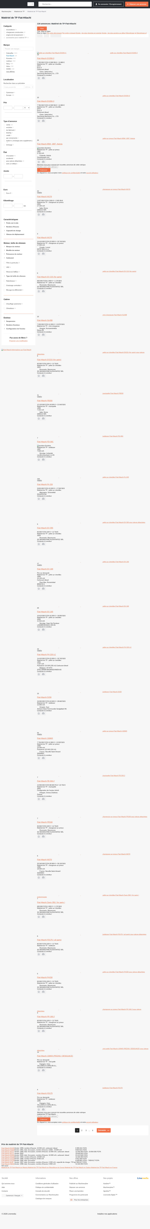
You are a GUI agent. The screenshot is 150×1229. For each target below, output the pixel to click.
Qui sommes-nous (8, 1183)
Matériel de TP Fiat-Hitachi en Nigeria (14, 1167)
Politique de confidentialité (45, 1187)
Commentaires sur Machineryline (47, 1195)
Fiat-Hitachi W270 (44, 860)
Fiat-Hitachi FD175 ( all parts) (49, 940)
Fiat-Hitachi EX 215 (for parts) (49, 277)
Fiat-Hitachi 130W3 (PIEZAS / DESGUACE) (55, 1056)
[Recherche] (40, 4)
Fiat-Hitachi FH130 (7, 1160)
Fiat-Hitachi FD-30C (45, 442)
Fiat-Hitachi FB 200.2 (45, 781)
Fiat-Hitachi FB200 (44, 401)
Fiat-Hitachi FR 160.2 (46, 1017)
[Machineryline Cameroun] (13, 4)
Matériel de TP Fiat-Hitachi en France (104, 1167)
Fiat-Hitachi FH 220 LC (46, 655)
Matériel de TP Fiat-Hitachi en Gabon (78, 1167)
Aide (3, 1187)
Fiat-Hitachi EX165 (7, 1148)
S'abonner (43, 170)
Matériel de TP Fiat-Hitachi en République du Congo (46, 1167)
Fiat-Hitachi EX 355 (45, 528)
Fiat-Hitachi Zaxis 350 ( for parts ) (51, 902)
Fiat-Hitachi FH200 (7, 1150)
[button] (39, 78)
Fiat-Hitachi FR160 (44, 822)
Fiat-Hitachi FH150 (44, 977)
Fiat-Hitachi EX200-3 (45, 58)
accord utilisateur (92, 173)
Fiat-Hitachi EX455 (7, 1155)
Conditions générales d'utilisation (47, 1183)
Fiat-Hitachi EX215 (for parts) (49, 360)
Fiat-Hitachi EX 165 (45, 569)
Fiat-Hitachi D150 (44, 697)
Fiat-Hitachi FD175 (44, 1093)
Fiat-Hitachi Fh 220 (45, 484)
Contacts (5, 1191)
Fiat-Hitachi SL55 (7, 1162)
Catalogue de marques (44, 1198)
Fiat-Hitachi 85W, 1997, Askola (49, 144)
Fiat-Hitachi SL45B (44, 320)
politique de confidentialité (71, 173)
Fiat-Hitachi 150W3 (45, 738)
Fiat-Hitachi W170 (44, 197)
